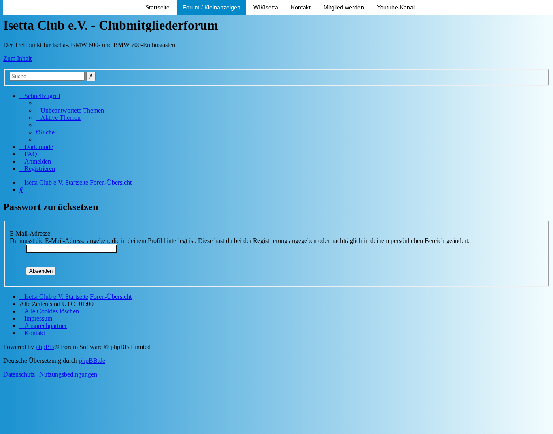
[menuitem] (70, 110)
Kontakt (301, 7)
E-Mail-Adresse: (31, 233)
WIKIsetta (265, 7)
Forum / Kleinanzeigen (211, 7)
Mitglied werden (343, 7)
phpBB (45, 346)
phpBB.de (92, 360)
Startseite (157, 7)
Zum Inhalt (17, 58)
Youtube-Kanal (396, 7)
